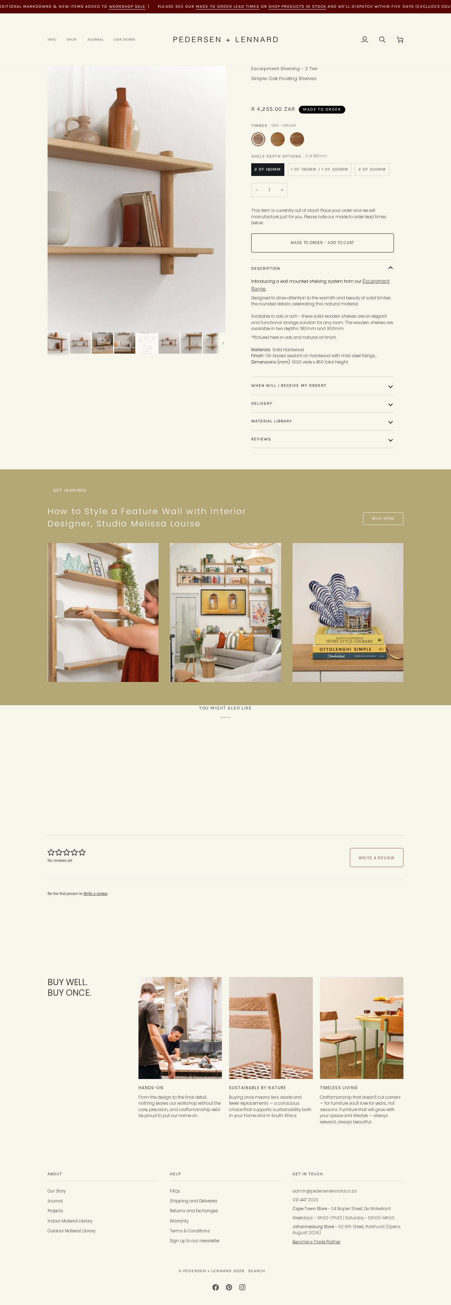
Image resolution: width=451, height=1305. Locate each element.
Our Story (57, 1191)
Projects (55, 1211)
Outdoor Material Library (71, 1231)
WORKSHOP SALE (127, 6)
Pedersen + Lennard (207, 1270)
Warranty (179, 1221)
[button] (55, 39)
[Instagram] (242, 1287)
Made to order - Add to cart (322, 242)
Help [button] (175, 1173)
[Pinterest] (229, 1287)
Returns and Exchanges (194, 1211)
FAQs (175, 1191)
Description (265, 268)
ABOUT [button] (55, 1173)
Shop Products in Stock (297, 6)
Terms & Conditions (190, 1231)
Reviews (261, 439)
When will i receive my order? (289, 385)
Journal (55, 1201)
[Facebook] (215, 1287)
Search (256, 1270)
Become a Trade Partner (316, 1242)
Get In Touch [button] (307, 1173)
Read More (383, 518)
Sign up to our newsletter (195, 1241)
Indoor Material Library (70, 1221)
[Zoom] (137, 199)
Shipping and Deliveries (193, 1201)
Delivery (261, 403)
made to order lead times (227, 6)
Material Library (271, 421)
